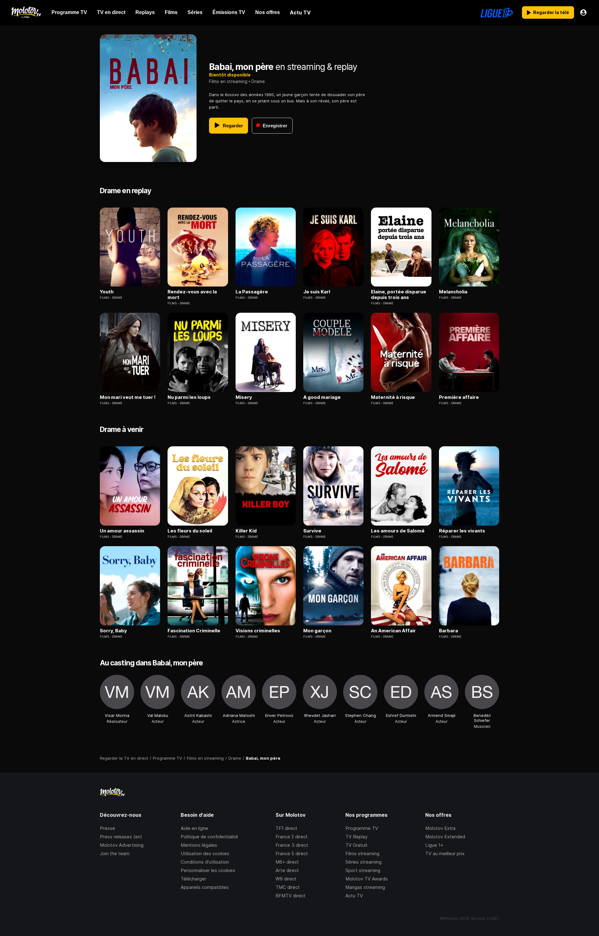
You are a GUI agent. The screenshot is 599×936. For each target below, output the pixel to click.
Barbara (448, 631)
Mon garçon (317, 631)
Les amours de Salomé (398, 531)
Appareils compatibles (205, 887)
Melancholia (453, 292)
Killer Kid (246, 531)
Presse (107, 828)
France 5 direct (291, 853)
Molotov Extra (440, 828)
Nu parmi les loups (189, 397)
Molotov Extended (445, 837)
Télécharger (193, 879)
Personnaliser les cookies (208, 870)
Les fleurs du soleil (190, 531)
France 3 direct (291, 845)
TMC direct (287, 887)
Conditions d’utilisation (205, 862)
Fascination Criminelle (194, 631)
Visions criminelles (258, 631)
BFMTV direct (290, 896)
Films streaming (362, 853)
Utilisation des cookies (205, 853)
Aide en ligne (194, 828)
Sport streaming (362, 870)
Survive (312, 531)
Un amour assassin (122, 531)
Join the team (114, 853)
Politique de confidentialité (209, 837)
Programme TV (361, 828)
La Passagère (252, 292)
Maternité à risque (393, 397)
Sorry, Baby (113, 631)
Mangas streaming (365, 887)
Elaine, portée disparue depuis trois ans (398, 294)
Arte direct (287, 870)
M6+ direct (287, 862)
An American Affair (393, 631)
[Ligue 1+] (496, 12)
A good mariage (322, 397)
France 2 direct (291, 837)
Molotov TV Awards (366, 879)
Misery (244, 397)
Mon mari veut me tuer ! (128, 397)
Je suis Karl (316, 292)
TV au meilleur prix (445, 853)
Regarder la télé (551, 12)
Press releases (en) (121, 837)
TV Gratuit (356, 845)
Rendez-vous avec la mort (192, 294)
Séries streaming (363, 862)
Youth (107, 292)
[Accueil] (25, 12)
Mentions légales (199, 845)
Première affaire (459, 397)
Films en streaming (228, 81)
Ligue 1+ (434, 845)
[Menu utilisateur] (583, 12)
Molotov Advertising (122, 845)
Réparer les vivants (462, 531)
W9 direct (285, 879)
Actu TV (354, 896)
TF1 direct (286, 828)
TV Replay (356, 837)
